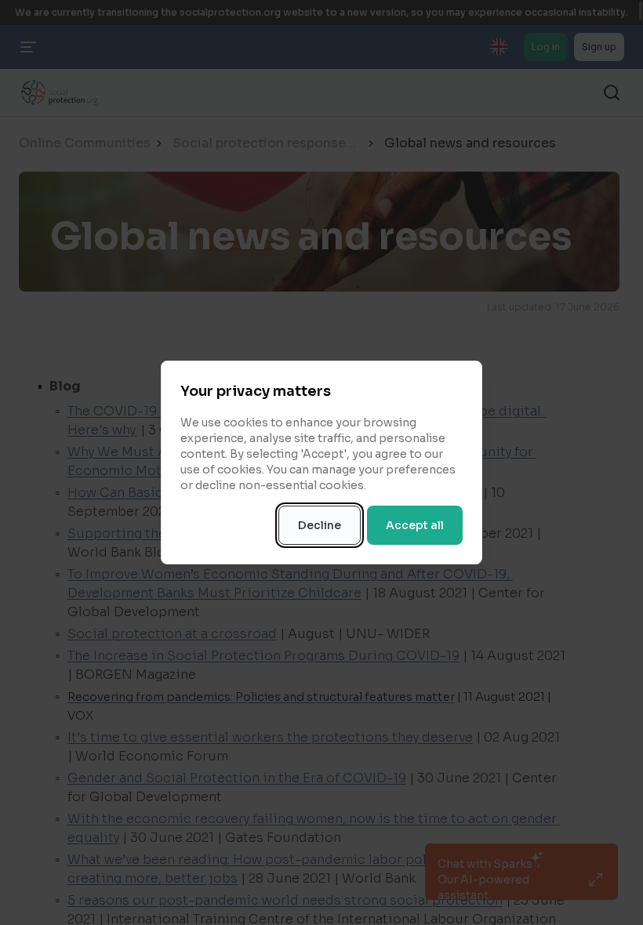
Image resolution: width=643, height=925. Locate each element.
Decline (319, 525)
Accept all (415, 525)
